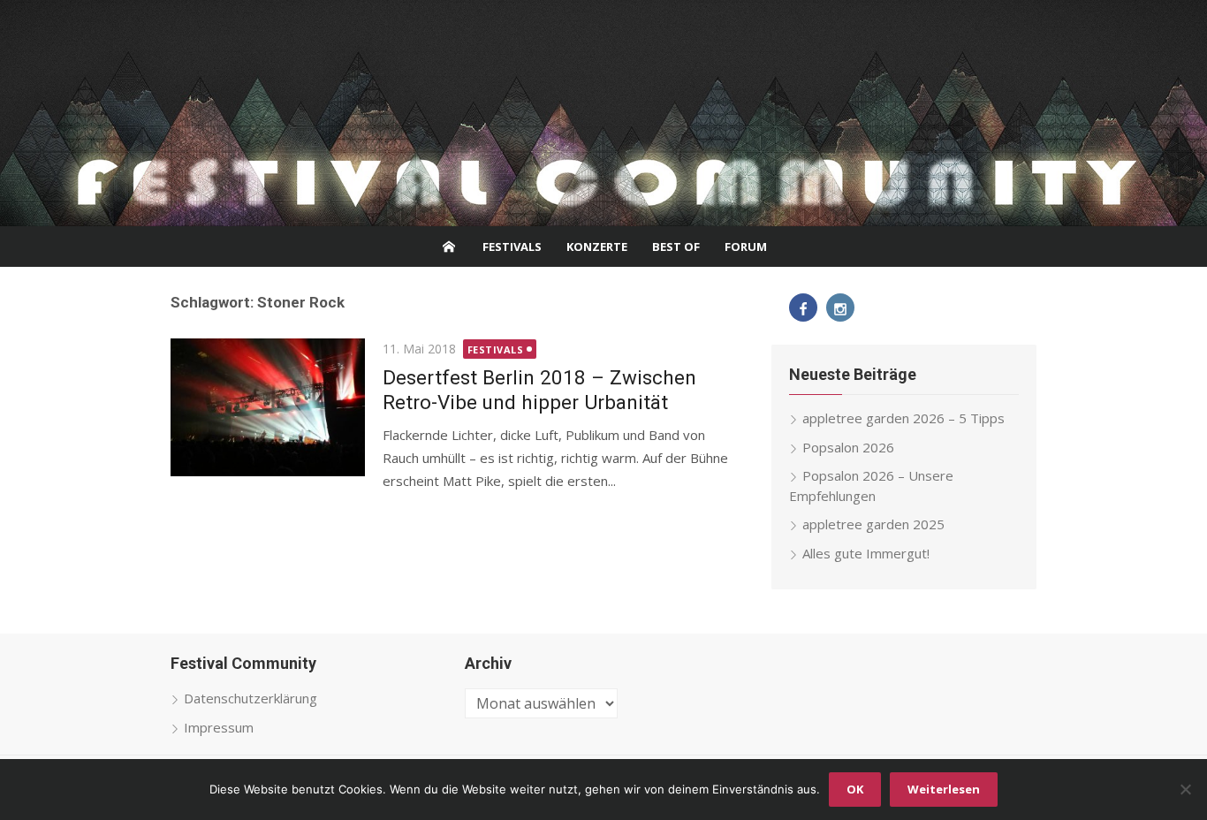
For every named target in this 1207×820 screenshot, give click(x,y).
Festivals (512, 246)
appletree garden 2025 (873, 524)
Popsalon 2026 (848, 447)
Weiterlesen (943, 789)
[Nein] (1185, 789)
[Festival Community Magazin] (603, 113)
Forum (746, 246)
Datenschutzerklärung (250, 698)
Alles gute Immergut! (866, 553)
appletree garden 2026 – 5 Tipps (903, 418)
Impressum (219, 727)
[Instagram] (840, 307)
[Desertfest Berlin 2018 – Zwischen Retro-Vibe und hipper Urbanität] (268, 407)
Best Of (676, 246)
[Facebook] (803, 307)
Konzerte (596, 246)
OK (854, 789)
